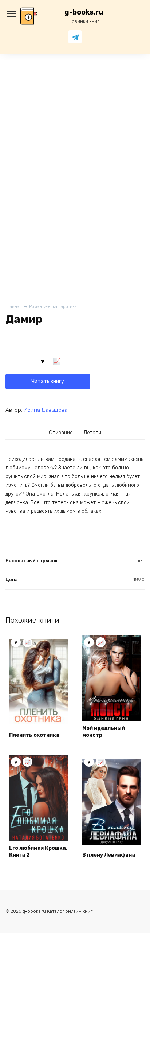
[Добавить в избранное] (42, 360)
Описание (61, 433)
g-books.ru (83, 12)
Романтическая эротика (53, 306)
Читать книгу (47, 381)
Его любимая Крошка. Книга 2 (38, 852)
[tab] (61, 433)
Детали (92, 433)
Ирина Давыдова (45, 410)
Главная (13, 306)
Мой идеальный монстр (103, 732)
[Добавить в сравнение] (57, 360)
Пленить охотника (34, 735)
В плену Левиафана (108, 855)
